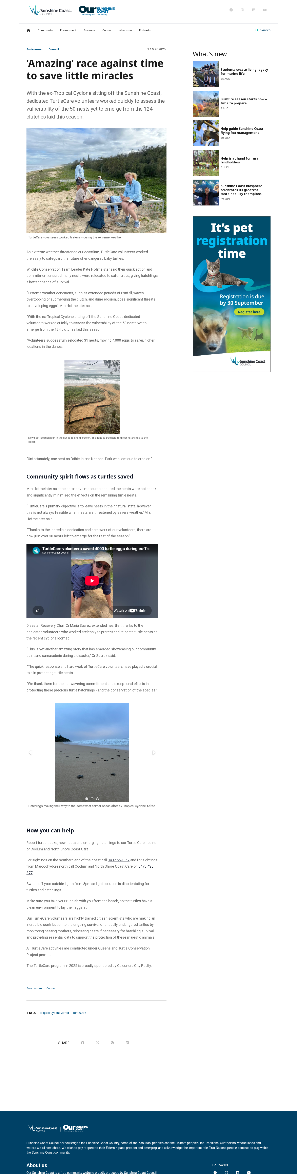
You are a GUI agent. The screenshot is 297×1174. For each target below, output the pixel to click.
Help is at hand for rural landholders (222, 152)
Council (53, 49)
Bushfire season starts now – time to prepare (229, 93)
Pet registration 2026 (209, 219)
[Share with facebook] (82, 1043)
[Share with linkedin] (127, 1043)
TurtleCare (79, 1013)
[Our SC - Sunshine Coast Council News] (71, 10)
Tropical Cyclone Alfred (54, 1013)
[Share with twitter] (97, 1043)
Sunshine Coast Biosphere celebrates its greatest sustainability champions (225, 185)
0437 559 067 (119, 860)
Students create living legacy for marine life (227, 64)
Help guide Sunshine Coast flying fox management (222, 126)
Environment (35, 49)
